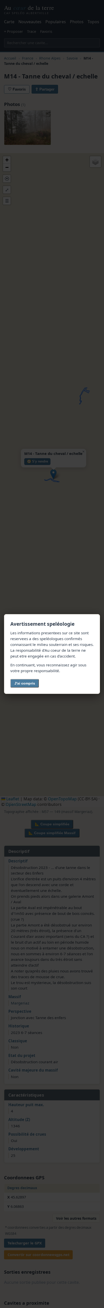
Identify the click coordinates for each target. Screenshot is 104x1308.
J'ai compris (24, 683)
